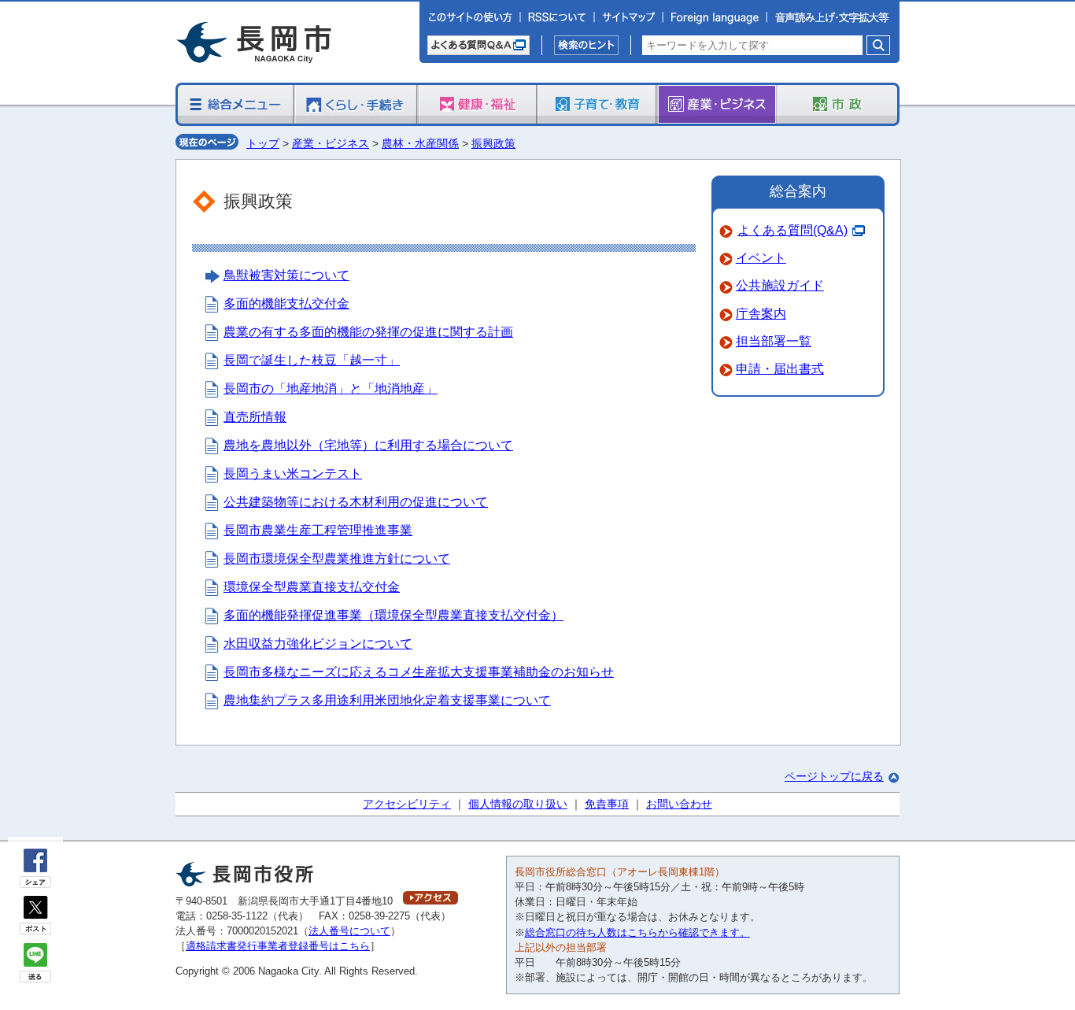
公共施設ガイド (780, 285)
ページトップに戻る (834, 776)
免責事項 (607, 803)
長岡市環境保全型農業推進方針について (336, 558)
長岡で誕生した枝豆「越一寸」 (311, 360)
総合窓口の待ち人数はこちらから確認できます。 (637, 932)
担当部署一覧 (773, 341)
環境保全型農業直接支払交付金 (311, 587)
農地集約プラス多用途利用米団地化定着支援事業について (387, 700)
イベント (761, 258)
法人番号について (349, 931)
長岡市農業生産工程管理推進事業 (317, 530)
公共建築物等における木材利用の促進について (355, 502)
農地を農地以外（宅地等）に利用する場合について (368, 445)
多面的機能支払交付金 (286, 303)
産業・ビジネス (330, 143)
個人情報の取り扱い (517, 803)
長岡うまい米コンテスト (292, 473)
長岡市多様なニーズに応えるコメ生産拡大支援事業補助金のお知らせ (418, 672)
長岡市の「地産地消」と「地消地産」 (330, 388)
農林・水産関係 (420, 143)
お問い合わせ (679, 803)
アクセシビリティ (407, 803)
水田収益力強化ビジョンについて (317, 643)
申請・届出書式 (780, 369)
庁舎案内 (761, 313)
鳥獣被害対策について (286, 275)
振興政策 (493, 143)
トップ (262, 143)
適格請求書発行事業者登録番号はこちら (278, 946)
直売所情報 (254, 417)
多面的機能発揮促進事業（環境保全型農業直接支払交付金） (393, 615)
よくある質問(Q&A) (792, 230)
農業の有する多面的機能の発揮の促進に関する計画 (368, 332)
